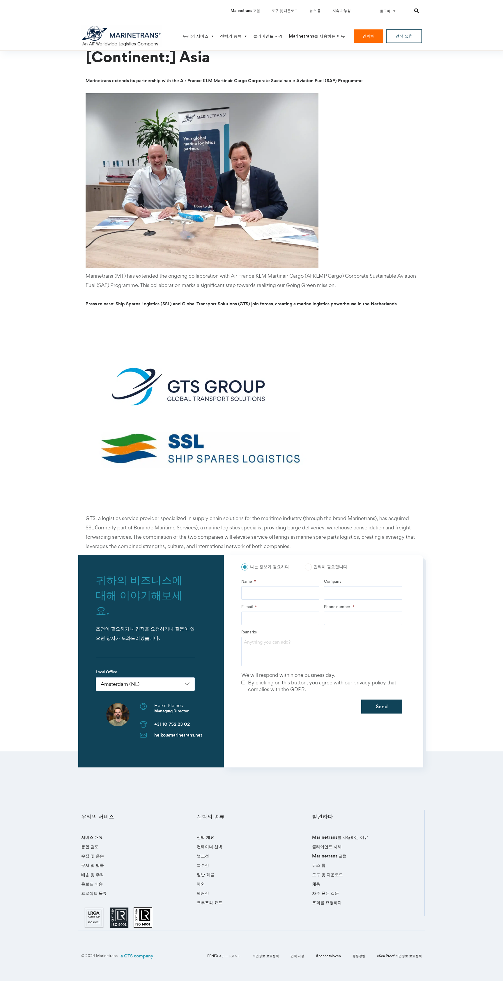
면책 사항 (297, 956)
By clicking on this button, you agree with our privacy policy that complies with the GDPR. (322, 685)
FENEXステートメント (224, 956)
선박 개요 (205, 837)
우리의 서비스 (195, 36)
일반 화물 (205, 874)
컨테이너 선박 (209, 846)
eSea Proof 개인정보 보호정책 (399, 956)
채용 (316, 884)
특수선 (203, 865)
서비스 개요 (92, 837)
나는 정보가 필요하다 (269, 567)
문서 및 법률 (92, 865)
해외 (201, 884)
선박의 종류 (231, 36)
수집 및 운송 (92, 856)
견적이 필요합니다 (330, 567)
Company (332, 581)
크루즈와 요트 (209, 902)
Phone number (339, 607)
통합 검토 (90, 846)
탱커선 (203, 893)
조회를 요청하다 (327, 902)
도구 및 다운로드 (285, 10)
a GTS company (137, 956)
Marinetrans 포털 (245, 10)
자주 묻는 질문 (325, 893)
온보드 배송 (92, 884)
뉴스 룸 (315, 10)
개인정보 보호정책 (265, 956)
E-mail (249, 607)
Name (248, 581)
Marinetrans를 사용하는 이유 (317, 36)
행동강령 (359, 956)
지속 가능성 (341, 10)
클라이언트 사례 (268, 36)
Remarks (249, 632)
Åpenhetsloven (328, 956)
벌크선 (203, 856)
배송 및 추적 (92, 874)
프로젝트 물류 (94, 893)
